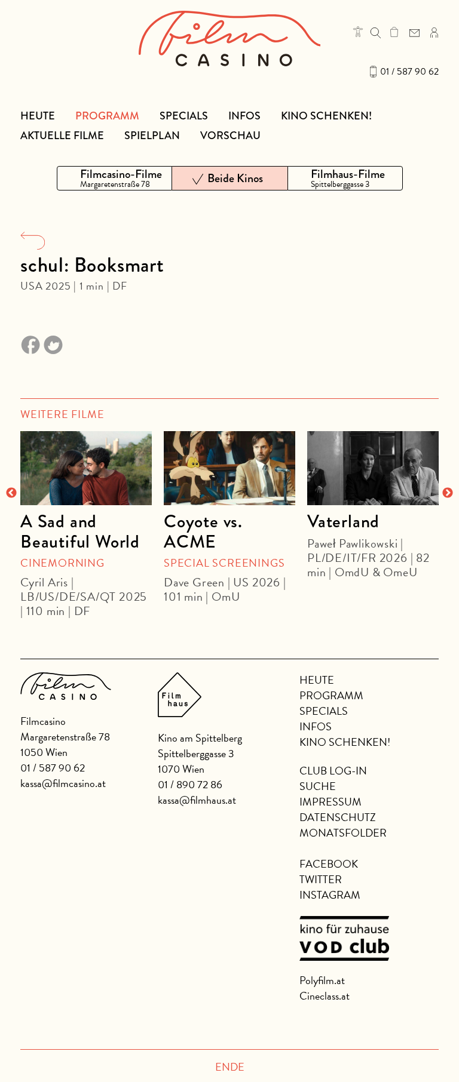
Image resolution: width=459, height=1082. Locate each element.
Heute (37, 115)
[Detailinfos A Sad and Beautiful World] (86, 468)
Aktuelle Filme (62, 135)
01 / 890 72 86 (190, 784)
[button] (358, 31)
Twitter (320, 879)
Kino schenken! (326, 115)
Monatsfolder (343, 833)
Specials (184, 115)
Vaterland (343, 521)
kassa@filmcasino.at (63, 783)
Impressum (330, 802)
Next (448, 493)
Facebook (328, 864)
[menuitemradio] (114, 178)
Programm (107, 115)
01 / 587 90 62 (409, 72)
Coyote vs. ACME (203, 531)
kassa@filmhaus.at (197, 800)
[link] (394, 31)
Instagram (329, 895)
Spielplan (152, 135)
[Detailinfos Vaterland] (373, 468)
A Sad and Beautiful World (80, 531)
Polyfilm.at (322, 980)
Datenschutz (337, 817)
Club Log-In (333, 771)
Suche (317, 786)
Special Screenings (224, 563)
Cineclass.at (324, 996)
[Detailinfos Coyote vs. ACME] (229, 468)
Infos (244, 115)
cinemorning (62, 563)
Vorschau (230, 135)
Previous (11, 493)
